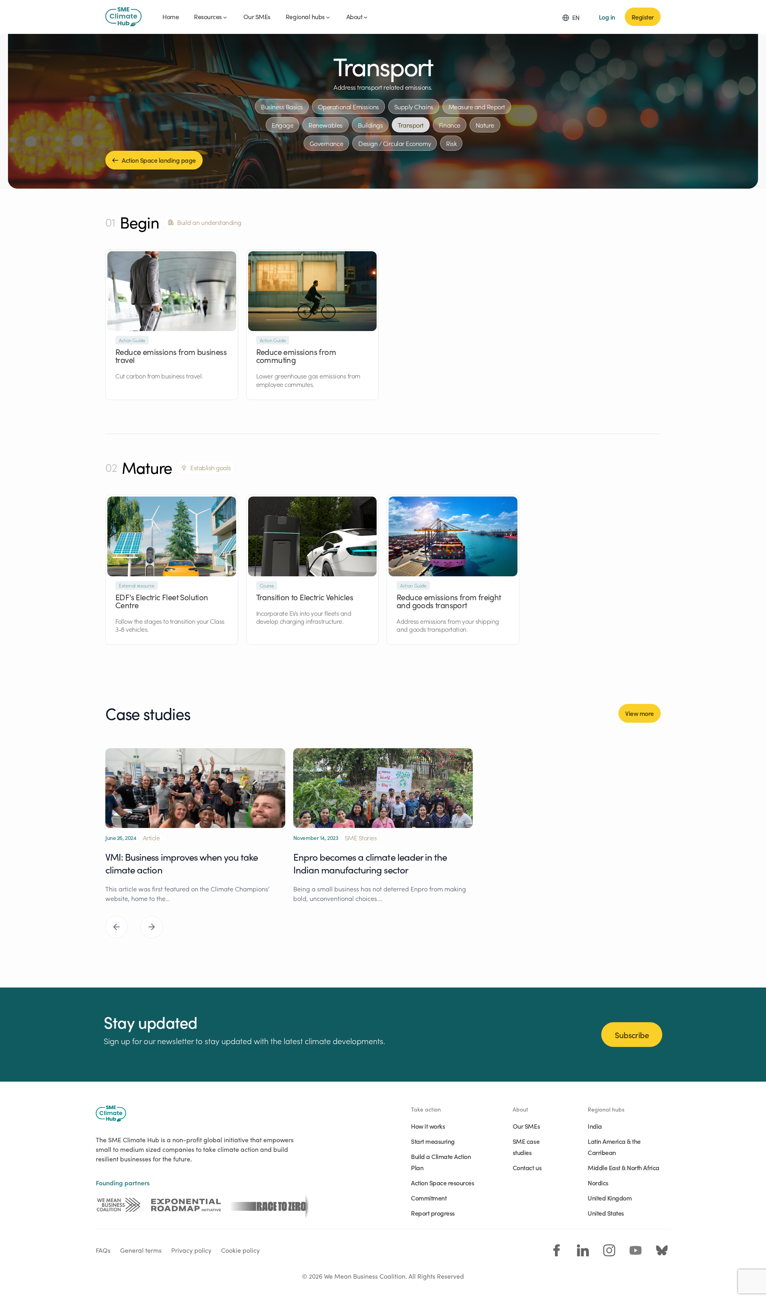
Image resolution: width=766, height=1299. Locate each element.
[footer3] (269, 1205)
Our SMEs (526, 1126)
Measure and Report (476, 106)
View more (639, 713)
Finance (449, 124)
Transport (411, 124)
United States (606, 1212)
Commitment (428, 1197)
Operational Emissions (348, 106)
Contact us (527, 1167)
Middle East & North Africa (623, 1167)
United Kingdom (610, 1197)
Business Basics (282, 106)
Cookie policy (240, 1250)
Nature (485, 124)
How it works (428, 1126)
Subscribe (632, 1034)
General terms (141, 1250)
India (595, 1126)
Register (643, 16)
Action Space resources (442, 1182)
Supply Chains (413, 106)
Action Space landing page (159, 160)
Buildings (370, 124)
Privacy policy (191, 1250)
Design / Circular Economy (394, 143)
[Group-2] (186, 1205)
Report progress (433, 1212)
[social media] (557, 1250)
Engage (282, 124)
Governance (326, 143)
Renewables (325, 124)
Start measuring (433, 1141)
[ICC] (118, 1205)
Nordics (598, 1182)
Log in (607, 16)
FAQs (103, 1250)
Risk (451, 143)
